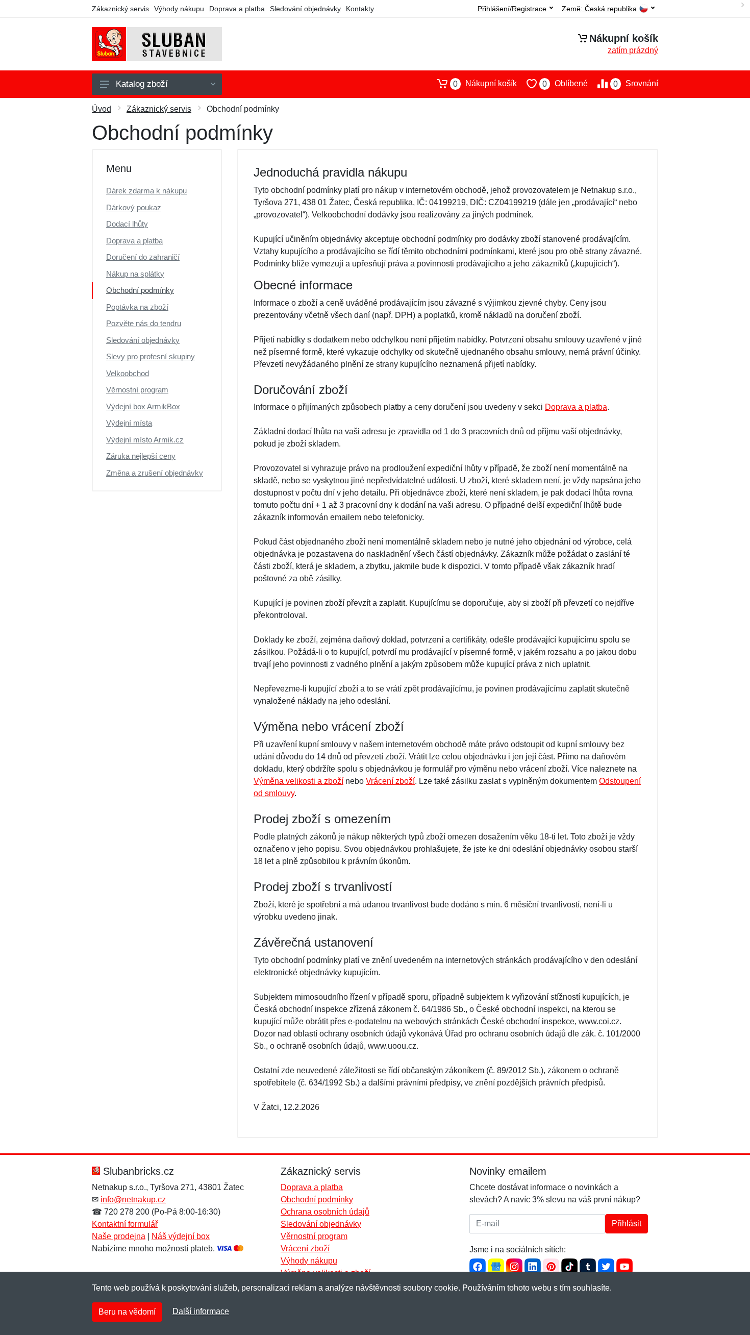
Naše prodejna (118, 1236)
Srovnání (635, 83)
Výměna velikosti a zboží (298, 781)
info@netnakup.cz (133, 1199)
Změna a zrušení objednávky (154, 472)
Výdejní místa (129, 422)
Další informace (200, 1311)
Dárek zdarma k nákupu (146, 190)
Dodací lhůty (127, 223)
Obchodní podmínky (140, 290)
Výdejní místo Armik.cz (145, 439)
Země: (599, 9)
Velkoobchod (127, 373)
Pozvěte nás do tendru (143, 323)
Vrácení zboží (390, 781)
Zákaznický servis (120, 9)
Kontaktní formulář (125, 1224)
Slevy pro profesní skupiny (150, 356)
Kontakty (360, 9)
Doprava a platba (237, 9)
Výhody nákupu (179, 9)
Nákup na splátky (135, 273)
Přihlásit (626, 1223)
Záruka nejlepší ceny (141, 456)
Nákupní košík (485, 83)
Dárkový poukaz (133, 207)
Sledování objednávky (305, 9)
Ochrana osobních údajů (325, 1211)
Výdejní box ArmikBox (143, 406)
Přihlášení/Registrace (512, 8)
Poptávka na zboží (137, 307)
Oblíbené (565, 83)
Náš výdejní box (181, 1236)
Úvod (101, 109)
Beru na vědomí (127, 1311)
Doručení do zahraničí (143, 257)
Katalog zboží (142, 84)
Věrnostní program (137, 389)
